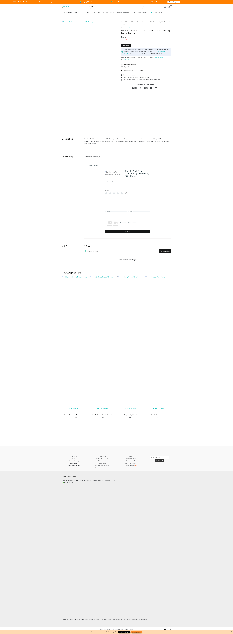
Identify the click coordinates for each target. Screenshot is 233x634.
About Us (74, 456)
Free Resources (131, 458)
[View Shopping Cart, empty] (169, 6)
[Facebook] (165, 630)
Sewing (128, 22)
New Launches (136, 632)
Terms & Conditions (74, 465)
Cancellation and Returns (102, 468)
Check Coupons (148, 2)
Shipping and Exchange (102, 465)
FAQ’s (74, 458)
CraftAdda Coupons (102, 458)
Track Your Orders (130, 463)
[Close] (231, 631)
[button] (78, 12)
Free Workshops (124, 632)
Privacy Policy (74, 463)
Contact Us (102, 456)
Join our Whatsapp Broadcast (102, 461)
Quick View (75, 411)
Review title (110, 182)
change (132, 67)
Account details (130, 461)
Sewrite (127, 60)
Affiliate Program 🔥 (131, 465)
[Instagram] (170, 630)
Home (123, 22)
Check (141, 70)
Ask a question (165, 251)
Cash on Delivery (74, 461)
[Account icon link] (165, 7)
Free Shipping (102, 463)
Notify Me (126, 45)
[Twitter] (167, 630)
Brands (131, 456)
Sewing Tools (136, 22)
